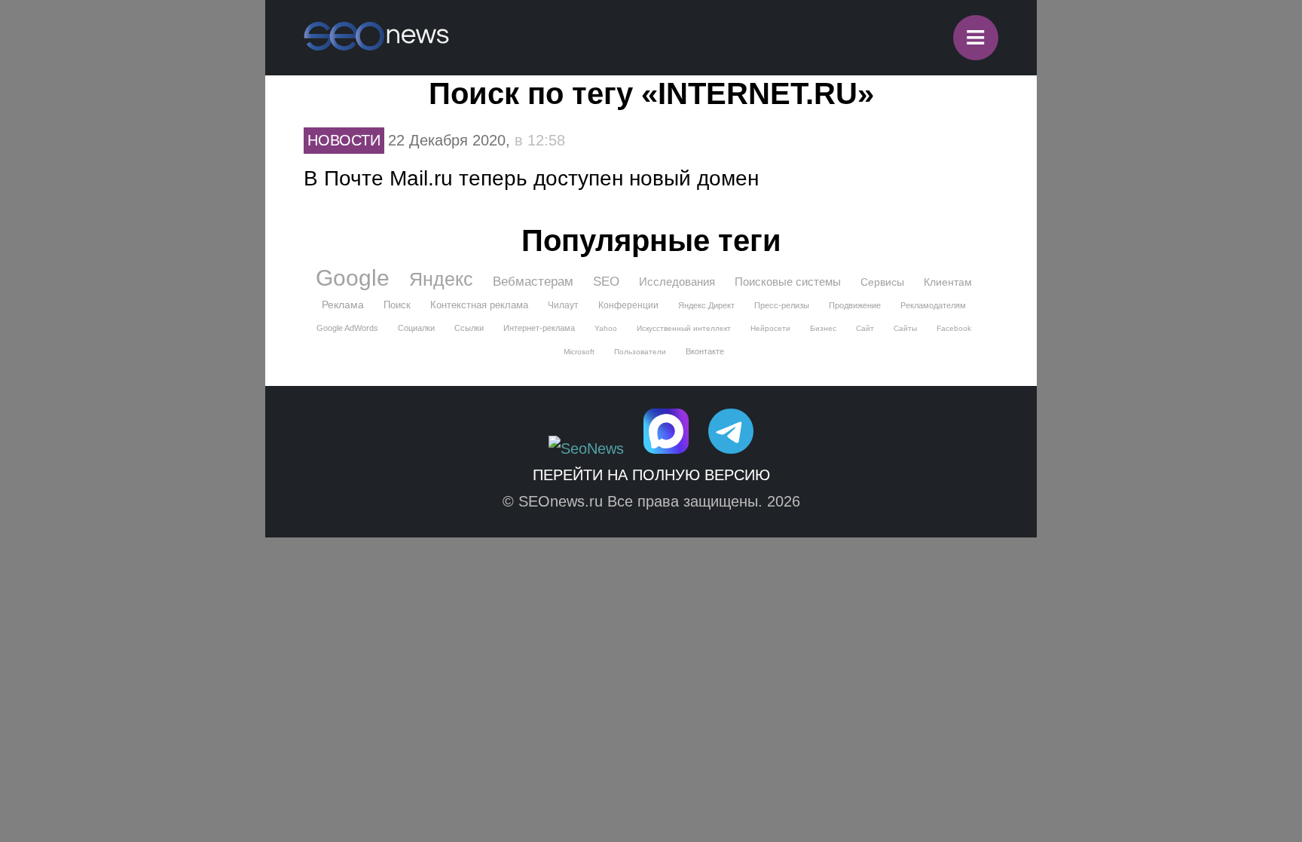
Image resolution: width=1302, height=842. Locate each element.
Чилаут (563, 305)
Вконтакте (705, 351)
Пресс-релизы (781, 305)
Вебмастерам (533, 281)
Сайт (865, 328)
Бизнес (823, 328)
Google (353, 278)
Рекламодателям (933, 305)
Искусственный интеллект (684, 328)
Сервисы (882, 282)
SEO (606, 281)
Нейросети (770, 328)
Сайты (905, 328)
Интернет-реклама (539, 327)
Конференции (628, 305)
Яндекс (441, 278)
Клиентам (948, 282)
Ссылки (469, 327)
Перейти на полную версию (651, 475)
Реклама (343, 305)
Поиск (397, 305)
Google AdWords (347, 327)
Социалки (416, 327)
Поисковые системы (788, 281)
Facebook (954, 328)
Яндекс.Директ (706, 305)
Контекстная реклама (479, 305)
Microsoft (579, 352)
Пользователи (640, 352)
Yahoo (605, 328)
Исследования (677, 281)
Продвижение (855, 305)
